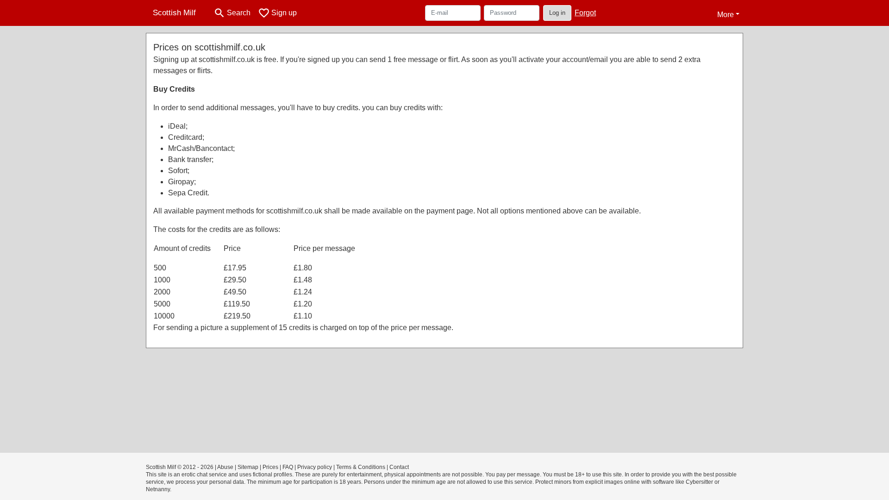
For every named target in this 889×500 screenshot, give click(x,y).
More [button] (725, 15)
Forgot (585, 13)
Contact (399, 467)
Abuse (225, 467)
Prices (270, 467)
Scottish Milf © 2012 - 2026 (179, 467)
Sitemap (248, 467)
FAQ (287, 467)
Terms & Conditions (360, 467)
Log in (557, 12)
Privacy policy (314, 467)
